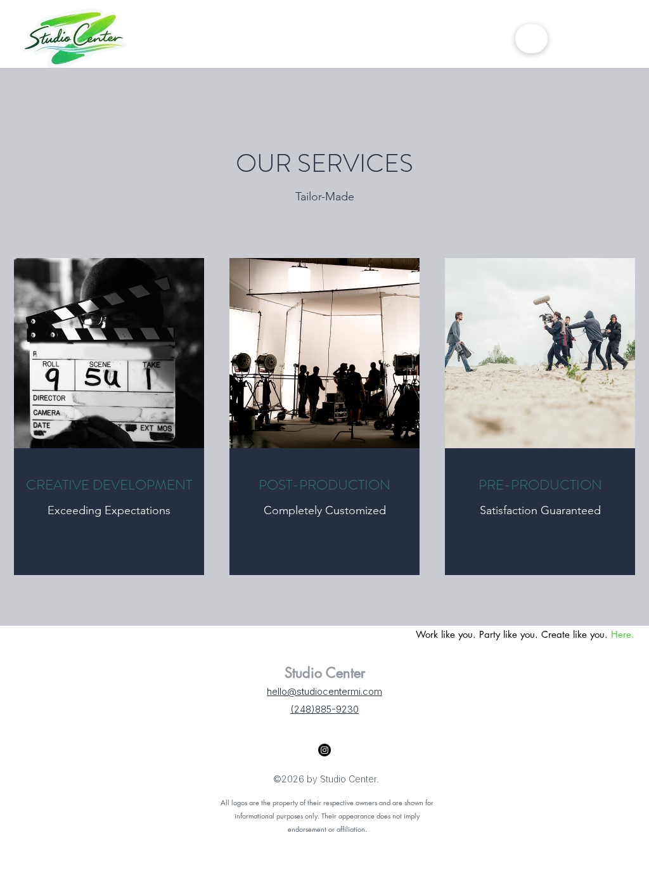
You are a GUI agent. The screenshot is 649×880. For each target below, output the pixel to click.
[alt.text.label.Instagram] (324, 750)
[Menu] (531, 38)
